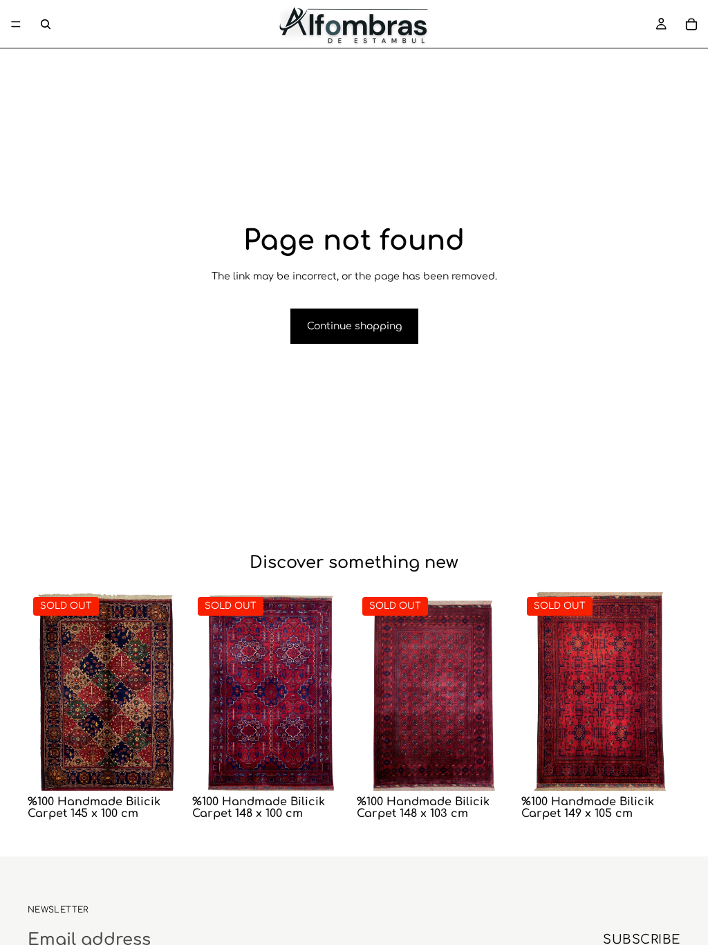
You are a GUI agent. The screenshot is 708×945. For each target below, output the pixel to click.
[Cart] (691, 24)
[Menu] (16, 24)
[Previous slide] (43, 691)
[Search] (45, 24)
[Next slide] (171, 691)
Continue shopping (354, 326)
